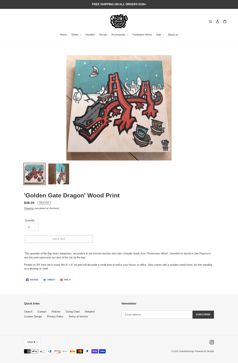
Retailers (90, 311)
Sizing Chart (73, 311)
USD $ (31, 342)
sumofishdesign (186, 351)
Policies (56, 311)
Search (28, 311)
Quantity (29, 220)
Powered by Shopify (204, 351)
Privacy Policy (55, 316)
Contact (41, 311)
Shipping (29, 208)
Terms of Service (78, 316)
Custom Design (33, 316)
